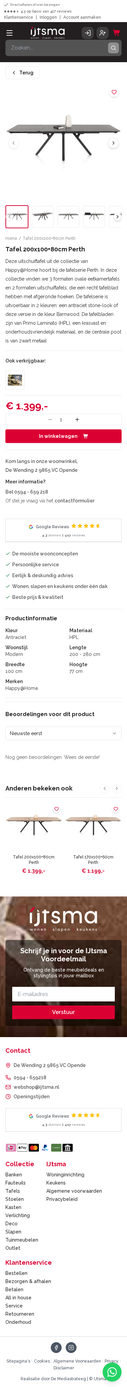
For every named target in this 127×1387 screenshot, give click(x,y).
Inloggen (48, 17)
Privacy (112, 1361)
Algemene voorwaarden (74, 1191)
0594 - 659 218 (31, 492)
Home (11, 238)
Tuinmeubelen (21, 1240)
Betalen (14, 1289)
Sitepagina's (18, 1361)
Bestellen (16, 1273)
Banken (13, 1174)
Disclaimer (64, 1368)
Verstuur (63, 1012)
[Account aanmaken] (103, 33)
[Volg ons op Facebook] (56, 1347)
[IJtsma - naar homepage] (48, 33)
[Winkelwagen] (116, 33)
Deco (11, 1223)
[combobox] (63, 733)
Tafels (12, 1191)
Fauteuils (15, 1183)
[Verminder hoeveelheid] (50, 419)
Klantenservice (18, 17)
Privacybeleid (62, 1199)
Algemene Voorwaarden (77, 1361)
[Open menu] (9, 33)
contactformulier (74, 500)
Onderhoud (18, 1322)
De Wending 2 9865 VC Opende (50, 1065)
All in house (18, 1297)
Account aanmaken (82, 17)
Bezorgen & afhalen (28, 1281)
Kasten (13, 1207)
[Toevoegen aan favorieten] (114, 92)
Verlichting (17, 1215)
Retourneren (19, 1314)
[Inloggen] (88, 33)
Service (14, 1306)
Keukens (56, 1183)
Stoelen (14, 1199)
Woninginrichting (65, 1174)
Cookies (42, 1361)
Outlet (12, 1248)
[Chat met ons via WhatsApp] (112, 1372)
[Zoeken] (113, 47)
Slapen (13, 1231)
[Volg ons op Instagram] (71, 1347)
